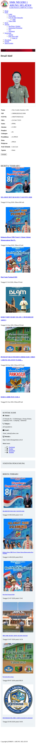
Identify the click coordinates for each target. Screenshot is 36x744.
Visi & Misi (11, 16)
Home (6, 11)
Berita (6, 23)
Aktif (13, 19)
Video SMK (12, 21)
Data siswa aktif (13, 36)
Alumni (10, 35)
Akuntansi (11, 31)
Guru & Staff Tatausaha (15, 17)
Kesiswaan (8, 33)
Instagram (12, 450)
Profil (6, 12)
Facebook (12, 447)
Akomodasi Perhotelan (15, 28)
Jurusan (7, 24)
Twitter (11, 449)
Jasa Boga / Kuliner (14, 26)
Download (8, 40)
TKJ (9, 29)
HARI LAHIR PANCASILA (10, 397)
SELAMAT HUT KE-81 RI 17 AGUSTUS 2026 (16, 197)
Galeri (10, 14)
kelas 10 (14, 38)
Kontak (7, 41)
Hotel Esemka (9, 43)
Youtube (11, 452)
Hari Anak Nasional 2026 (9, 277)
